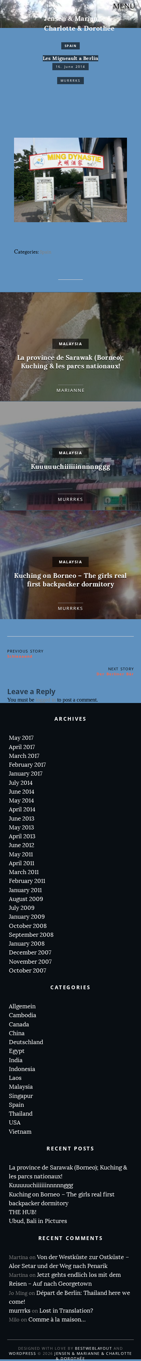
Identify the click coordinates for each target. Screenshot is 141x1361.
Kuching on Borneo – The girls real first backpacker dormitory (70, 579)
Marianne (70, 390)
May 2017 (21, 737)
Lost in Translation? (66, 1310)
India (16, 1060)
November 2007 (30, 961)
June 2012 (21, 845)
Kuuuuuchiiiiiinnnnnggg (71, 466)
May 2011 (21, 854)
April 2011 (21, 863)
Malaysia (70, 343)
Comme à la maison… (57, 1319)
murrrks (70, 80)
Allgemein (22, 1006)
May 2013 (21, 827)
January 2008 (27, 943)
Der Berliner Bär (115, 673)
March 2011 (24, 872)
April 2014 (22, 809)
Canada (19, 1024)
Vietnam (20, 1131)
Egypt (17, 1051)
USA (15, 1122)
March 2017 (24, 756)
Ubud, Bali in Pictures (38, 1221)
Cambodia (22, 1015)
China (17, 1033)
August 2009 (26, 899)
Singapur (21, 1096)
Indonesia (22, 1069)
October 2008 (28, 926)
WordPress (22, 1353)
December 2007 (30, 952)
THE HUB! (23, 1212)
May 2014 (21, 800)
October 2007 (27, 970)
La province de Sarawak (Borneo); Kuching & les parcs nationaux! (70, 361)
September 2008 (31, 934)
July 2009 (22, 908)
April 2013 (22, 836)
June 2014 (21, 791)
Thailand (21, 1113)
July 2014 (21, 782)
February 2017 (27, 764)
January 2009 (27, 916)
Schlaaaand (20, 656)
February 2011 (27, 881)
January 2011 (25, 890)
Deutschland (26, 1042)
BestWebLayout (93, 1348)
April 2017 (22, 747)
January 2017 (25, 773)
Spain (71, 46)
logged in (46, 700)
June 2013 (21, 818)
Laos (15, 1078)
